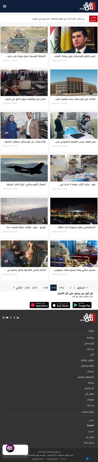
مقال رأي (89, 394)
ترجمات (90, 371)
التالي (18, 287)
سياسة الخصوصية (38, 459)
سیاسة (90, 338)
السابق (81, 287)
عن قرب (90, 349)
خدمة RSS (89, 443)
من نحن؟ (63, 459)
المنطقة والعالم (86, 377)
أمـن (92, 354)
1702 (61, 287)
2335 (34, 287)
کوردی (91, 431)
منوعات (90, 399)
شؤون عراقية (87, 360)
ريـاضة (91, 383)
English (90, 426)
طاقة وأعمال (87, 366)
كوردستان (89, 343)
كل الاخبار (89, 388)
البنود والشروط (52, 459)
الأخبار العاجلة (93, 19)
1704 (45, 287)
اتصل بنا (90, 437)
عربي (91, 420)
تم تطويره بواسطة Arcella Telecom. (49, 451)
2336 (27, 287)
